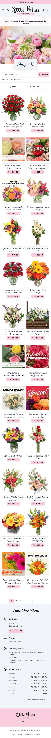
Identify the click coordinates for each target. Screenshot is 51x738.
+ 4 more (12, 663)
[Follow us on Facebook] (28, 721)
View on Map (17, 631)
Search (45, 75)
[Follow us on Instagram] (23, 721)
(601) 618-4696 (26, 2)
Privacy (19, 734)
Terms (12, 734)
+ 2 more (12, 655)
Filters (14, 87)
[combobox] (37, 86)
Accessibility (28, 734)
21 (39, 601)
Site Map (38, 734)
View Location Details (36, 700)
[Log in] (43, 10)
